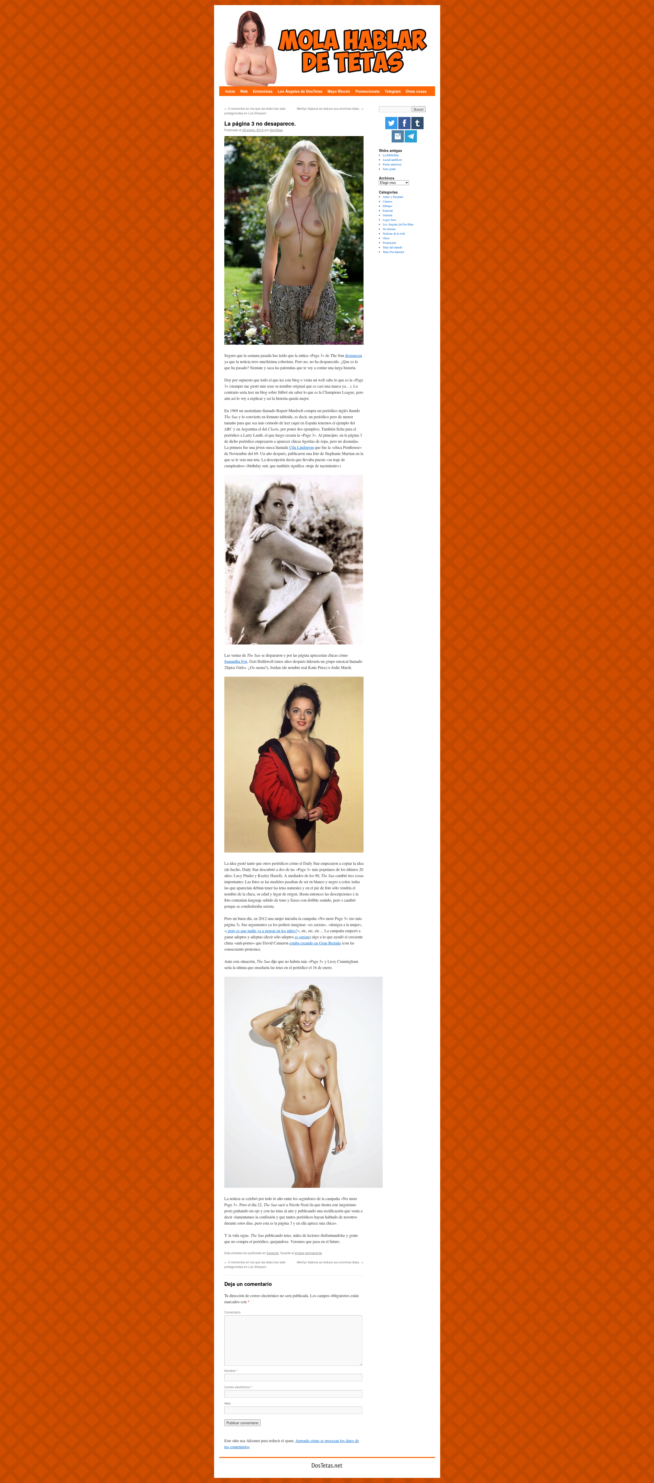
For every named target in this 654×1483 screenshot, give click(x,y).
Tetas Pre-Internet (393, 252)
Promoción (389, 243)
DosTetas (276, 130)
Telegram (393, 91)
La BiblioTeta (391, 155)
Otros (386, 238)
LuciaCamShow (392, 160)
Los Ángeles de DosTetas (300, 91)
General (387, 215)
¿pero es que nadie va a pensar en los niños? (261, 930)
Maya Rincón (339, 91)
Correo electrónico (238, 1387)
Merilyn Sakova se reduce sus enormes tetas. (330, 108)
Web (244, 91)
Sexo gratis (389, 169)
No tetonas (389, 229)
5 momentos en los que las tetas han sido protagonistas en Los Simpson (255, 110)
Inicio (230, 91)
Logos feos (389, 220)
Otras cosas (416, 91)
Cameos (387, 201)
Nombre (231, 1370)
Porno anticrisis (392, 164)
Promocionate (367, 91)
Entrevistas (263, 91)
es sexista (302, 936)
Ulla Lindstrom (301, 447)
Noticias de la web (394, 233)
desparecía (353, 355)
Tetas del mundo (392, 247)
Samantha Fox (235, 661)
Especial (273, 1253)
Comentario (232, 1312)
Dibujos (387, 206)
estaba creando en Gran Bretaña (315, 943)
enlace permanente (308, 1253)
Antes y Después (393, 197)
